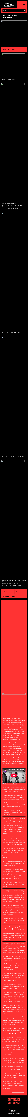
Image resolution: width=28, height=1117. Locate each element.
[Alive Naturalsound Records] (9, 6)
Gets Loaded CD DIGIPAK (8, 203)
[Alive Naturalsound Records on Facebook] (15, 1099)
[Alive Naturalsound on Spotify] (19, 1103)
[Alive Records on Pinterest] (9, 1103)
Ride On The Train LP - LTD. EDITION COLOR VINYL (14, 580)
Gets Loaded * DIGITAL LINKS (10, 209)
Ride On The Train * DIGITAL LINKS (11, 586)
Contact (15, 596)
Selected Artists (10, 16)
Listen (5, 591)
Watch (18, 591)
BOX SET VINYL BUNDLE (8, 79)
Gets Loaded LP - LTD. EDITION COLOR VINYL (12, 206)
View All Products (9, 49)
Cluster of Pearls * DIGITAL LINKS (11, 333)
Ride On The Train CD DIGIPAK (10, 583)
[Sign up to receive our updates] (9, 1099)
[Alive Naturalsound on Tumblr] (19, 1099)
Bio (12, 591)
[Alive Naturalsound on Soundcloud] (15, 1103)
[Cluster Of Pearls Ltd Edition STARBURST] (14, 396)
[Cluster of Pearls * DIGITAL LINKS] (14, 272)
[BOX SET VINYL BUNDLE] (14, 66)
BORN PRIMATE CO (16, 1113)
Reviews (6, 596)
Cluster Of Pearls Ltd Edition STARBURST (13, 457)
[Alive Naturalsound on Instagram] (12, 1099)
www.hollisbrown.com (18, 1092)
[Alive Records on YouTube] (12, 1103)
